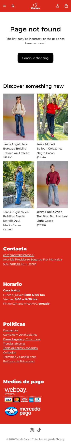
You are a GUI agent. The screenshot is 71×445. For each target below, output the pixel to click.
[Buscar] (13, 6)
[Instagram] (32, 430)
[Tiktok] (39, 430)
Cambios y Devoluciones (20, 334)
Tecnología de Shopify (52, 439)
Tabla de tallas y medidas (20, 348)
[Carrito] (66, 6)
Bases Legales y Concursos (21, 339)
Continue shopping (35, 58)
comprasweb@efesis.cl (18, 255)
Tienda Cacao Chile (26, 439)
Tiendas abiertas (14, 343)
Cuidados (9, 352)
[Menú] (4, 5)
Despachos (10, 330)
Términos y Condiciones (19, 357)
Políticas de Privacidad (19, 361)
